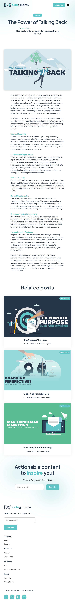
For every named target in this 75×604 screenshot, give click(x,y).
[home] (17, 5)
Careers (6, 544)
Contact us (59, 5)
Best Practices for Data (12, 569)
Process (6, 553)
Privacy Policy (9, 582)
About (6, 540)
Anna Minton (26, 28)
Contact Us (7, 578)
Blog (5, 565)
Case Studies (8, 557)
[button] (68, 5)
